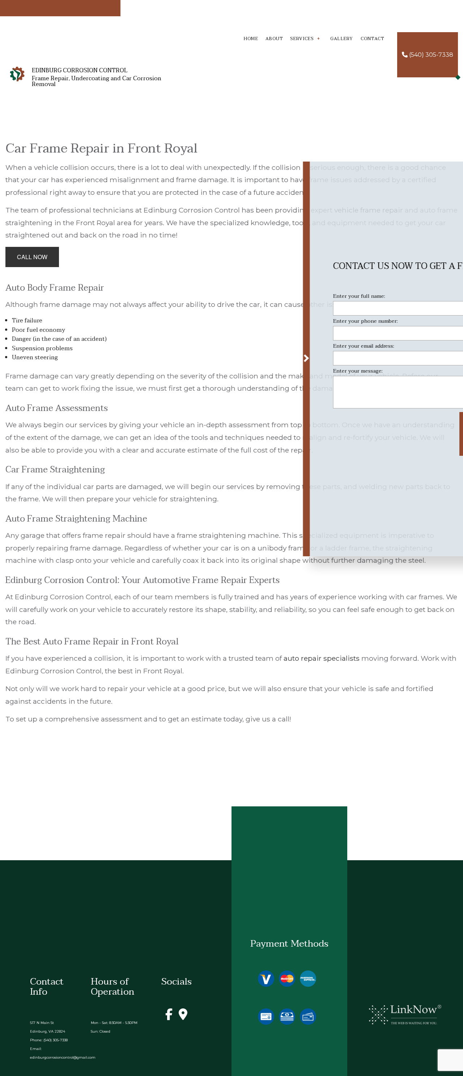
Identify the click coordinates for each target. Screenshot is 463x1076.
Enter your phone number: (281, 322)
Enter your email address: (279, 347)
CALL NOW (32, 257)
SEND (405, 435)
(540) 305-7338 (430, 54)
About (274, 38)
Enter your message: (273, 372)
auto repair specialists (322, 658)
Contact (373, 38)
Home (251, 38)
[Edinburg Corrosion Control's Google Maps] (183, 1017)
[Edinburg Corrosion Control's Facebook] (169, 1017)
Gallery (341, 38)
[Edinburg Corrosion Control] (17, 74)
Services (302, 38)
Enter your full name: (275, 297)
